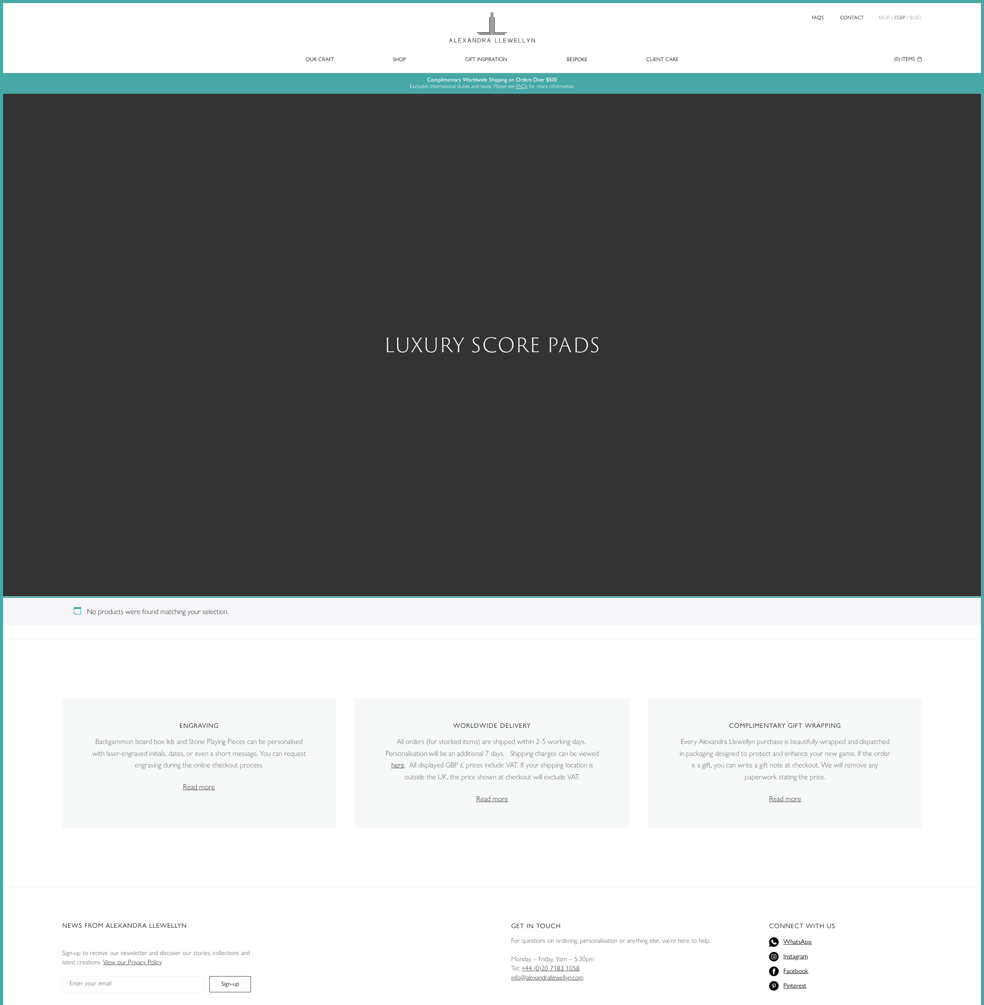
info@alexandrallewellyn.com (547, 977)
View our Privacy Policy (132, 962)
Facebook (795, 971)
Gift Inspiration (486, 59)
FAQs (818, 17)
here (397, 764)
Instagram (795, 956)
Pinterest (794, 985)
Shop (399, 59)
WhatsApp (797, 941)
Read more (199, 786)
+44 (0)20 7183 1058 (551, 968)
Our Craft (320, 59)
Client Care (662, 59)
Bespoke (577, 59)
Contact (852, 17)
